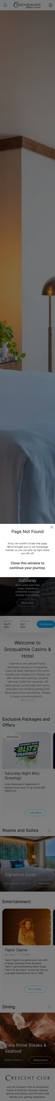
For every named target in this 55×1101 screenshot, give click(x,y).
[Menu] (52, 527)
